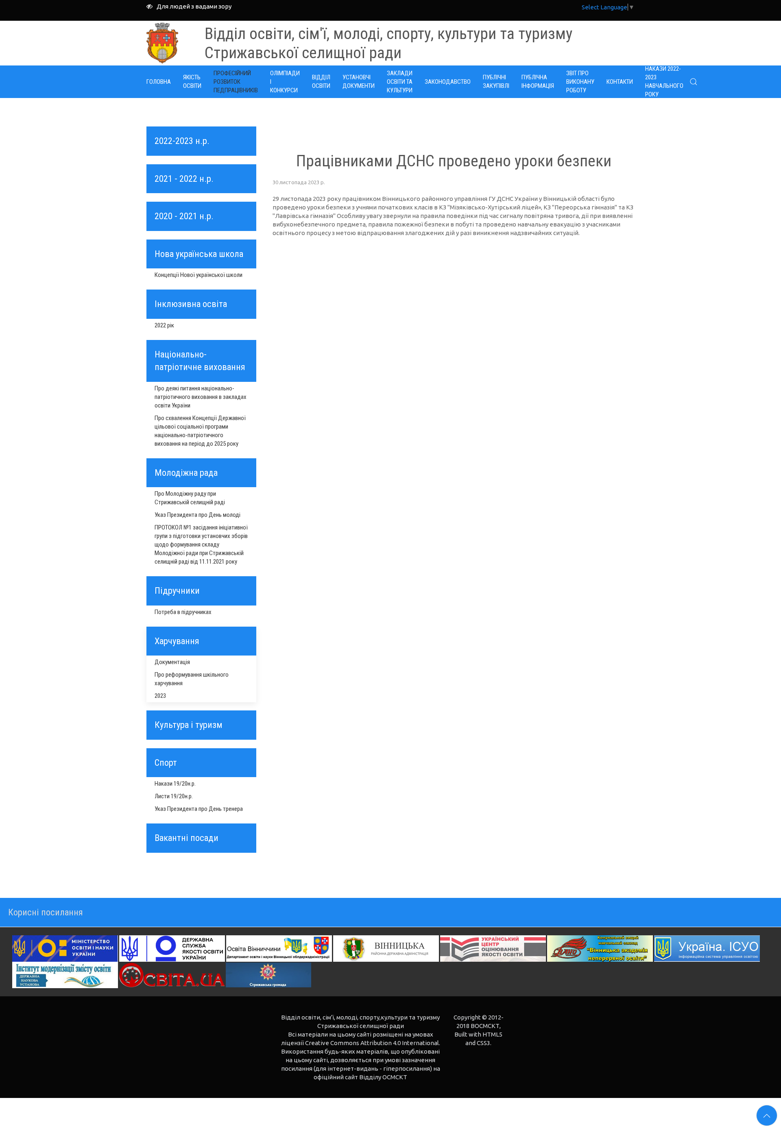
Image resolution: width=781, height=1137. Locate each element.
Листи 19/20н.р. (174, 796)
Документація (172, 662)
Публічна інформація (537, 81)
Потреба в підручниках (183, 612)
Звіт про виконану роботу (580, 82)
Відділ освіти (321, 81)
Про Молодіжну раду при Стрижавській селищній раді (190, 498)
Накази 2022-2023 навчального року (664, 81)
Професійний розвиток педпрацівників (236, 82)
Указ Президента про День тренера (199, 808)
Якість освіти (192, 81)
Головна (158, 81)
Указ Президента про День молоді (197, 514)
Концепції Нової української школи (198, 275)
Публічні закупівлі (496, 81)
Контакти (619, 81)
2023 (160, 695)
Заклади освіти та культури (399, 82)
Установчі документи (359, 81)
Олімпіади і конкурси (285, 82)
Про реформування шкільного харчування (192, 679)
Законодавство (448, 81)
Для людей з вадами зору (194, 6)
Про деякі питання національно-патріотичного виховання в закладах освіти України (201, 397)
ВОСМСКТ (485, 1025)
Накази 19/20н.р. (175, 783)
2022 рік (164, 325)
